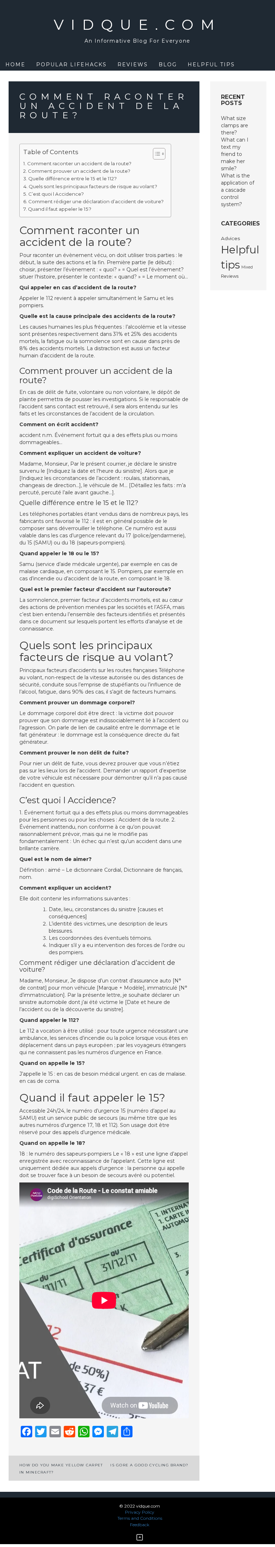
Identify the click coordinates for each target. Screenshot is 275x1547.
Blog (168, 64)
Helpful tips (211, 64)
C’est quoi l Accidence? (56, 194)
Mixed (247, 267)
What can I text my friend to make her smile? (235, 154)
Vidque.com (138, 24)
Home (15, 64)
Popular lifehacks (71, 64)
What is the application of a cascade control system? (237, 190)
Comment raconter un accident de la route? (79, 163)
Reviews (132, 64)
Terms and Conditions (139, 1518)
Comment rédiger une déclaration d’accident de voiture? (96, 201)
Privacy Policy (139, 1512)
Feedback (139, 1524)
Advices (230, 238)
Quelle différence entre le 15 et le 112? (72, 178)
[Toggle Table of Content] (156, 154)
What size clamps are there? (234, 125)
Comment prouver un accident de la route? (79, 171)
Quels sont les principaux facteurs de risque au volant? (93, 186)
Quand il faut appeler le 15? (59, 209)
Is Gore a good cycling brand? (149, 1465)
